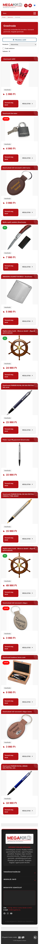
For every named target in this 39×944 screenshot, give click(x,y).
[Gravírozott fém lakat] (19, 128)
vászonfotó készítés (13, 856)
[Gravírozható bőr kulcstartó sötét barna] (19, 183)
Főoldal (3, 17)
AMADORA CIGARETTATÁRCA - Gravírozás (17, 276)
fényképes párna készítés (16, 860)
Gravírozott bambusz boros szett (14, 657)
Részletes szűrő (20, 40)
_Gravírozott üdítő (9, 59)
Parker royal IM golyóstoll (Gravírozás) (16, 440)
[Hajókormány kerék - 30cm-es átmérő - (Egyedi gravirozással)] (19, 348)
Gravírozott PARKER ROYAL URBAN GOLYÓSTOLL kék (15, 767)
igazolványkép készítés (13, 852)
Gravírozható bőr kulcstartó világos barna (17, 711)
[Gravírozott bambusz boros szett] (19, 672)
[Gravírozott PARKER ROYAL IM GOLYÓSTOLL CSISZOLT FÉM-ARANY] (19, 511)
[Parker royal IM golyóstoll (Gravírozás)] (19, 455)
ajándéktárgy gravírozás (23, 858)
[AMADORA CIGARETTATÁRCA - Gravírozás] (19, 291)
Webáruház (10, 17)
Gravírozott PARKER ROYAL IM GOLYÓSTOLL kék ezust (18, 386)
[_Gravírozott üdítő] (19, 74)
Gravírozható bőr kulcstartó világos (15, 603)
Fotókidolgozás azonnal (13, 850)
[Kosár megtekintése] (34, 5)
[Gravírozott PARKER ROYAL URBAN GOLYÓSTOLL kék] (19, 783)
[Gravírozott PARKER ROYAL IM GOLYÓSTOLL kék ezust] (19, 402)
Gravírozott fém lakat (10, 113)
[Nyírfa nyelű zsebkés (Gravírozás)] (19, 237)
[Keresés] (26, 5)
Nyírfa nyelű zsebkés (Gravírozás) (14, 222)
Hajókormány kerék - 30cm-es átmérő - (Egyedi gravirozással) (19, 332)
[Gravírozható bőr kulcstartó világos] (19, 618)
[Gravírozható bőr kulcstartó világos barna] (19, 727)
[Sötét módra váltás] (35, 937)
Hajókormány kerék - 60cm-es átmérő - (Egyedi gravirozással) (19, 549)
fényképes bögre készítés (23, 854)
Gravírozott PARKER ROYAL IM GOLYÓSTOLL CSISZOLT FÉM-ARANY (18, 495)
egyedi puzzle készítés (22, 862)
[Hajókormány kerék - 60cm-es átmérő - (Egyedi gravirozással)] (19, 565)
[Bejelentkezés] (30, 5)
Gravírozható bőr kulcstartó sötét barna (16, 168)
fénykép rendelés (27, 850)
